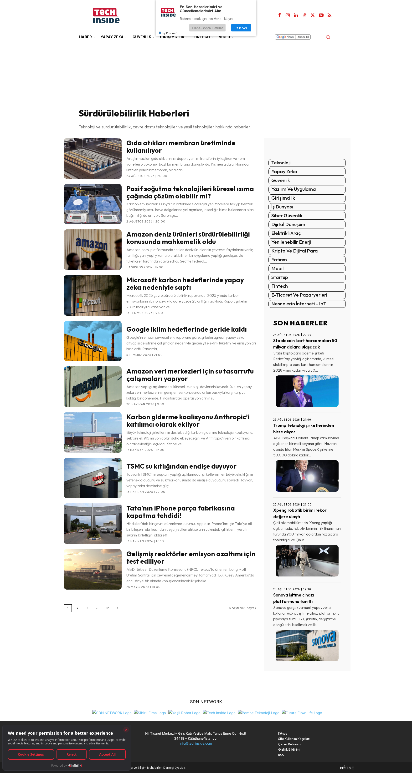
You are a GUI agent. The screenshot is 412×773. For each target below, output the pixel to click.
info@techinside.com (196, 743)
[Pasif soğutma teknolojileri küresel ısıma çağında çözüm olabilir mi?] (93, 204)
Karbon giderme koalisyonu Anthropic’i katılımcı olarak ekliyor (188, 420)
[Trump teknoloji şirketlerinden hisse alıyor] (307, 476)
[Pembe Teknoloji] (258, 712)
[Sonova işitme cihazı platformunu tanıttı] (307, 645)
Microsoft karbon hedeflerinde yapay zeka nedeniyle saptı (185, 283)
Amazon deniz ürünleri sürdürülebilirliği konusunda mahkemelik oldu (188, 238)
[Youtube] (321, 15)
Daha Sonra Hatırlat (207, 27)
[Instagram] (288, 15)
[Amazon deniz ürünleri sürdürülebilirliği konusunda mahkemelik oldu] (93, 249)
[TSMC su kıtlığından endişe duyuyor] (93, 478)
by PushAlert (170, 33)
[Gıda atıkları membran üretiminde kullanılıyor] (93, 158)
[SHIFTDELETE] (112, 712)
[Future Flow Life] (302, 712)
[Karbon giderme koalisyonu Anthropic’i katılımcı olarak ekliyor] (93, 432)
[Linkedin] (296, 15)
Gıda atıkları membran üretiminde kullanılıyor (180, 146)
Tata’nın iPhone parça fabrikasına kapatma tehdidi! (180, 512)
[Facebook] (279, 15)
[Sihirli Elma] (150, 712)
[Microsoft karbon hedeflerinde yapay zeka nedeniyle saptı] (93, 295)
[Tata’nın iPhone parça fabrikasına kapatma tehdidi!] (93, 523)
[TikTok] (304, 15)
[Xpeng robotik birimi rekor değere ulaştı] (307, 560)
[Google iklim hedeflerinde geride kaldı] (93, 341)
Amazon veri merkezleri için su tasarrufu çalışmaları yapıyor (190, 375)
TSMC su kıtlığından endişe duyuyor (181, 466)
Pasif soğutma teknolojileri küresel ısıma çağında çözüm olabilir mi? (190, 192)
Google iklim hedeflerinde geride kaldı (186, 329)
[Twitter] (313, 15)
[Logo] (113, 15)
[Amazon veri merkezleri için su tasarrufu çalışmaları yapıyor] (93, 386)
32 (107, 608)
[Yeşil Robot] (184, 712)
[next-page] (117, 608)
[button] (327, 36)
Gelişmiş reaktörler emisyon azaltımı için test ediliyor (190, 557)
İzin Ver (241, 27)
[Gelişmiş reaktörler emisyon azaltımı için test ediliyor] (93, 569)
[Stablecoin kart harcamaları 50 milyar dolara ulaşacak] (307, 391)
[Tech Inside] (219, 712)
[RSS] (329, 15)
